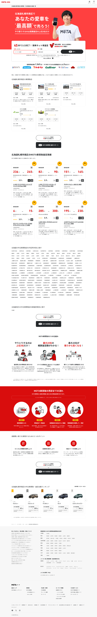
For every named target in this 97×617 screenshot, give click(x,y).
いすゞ (53, 562)
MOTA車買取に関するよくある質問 (47, 575)
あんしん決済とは (47, 58)
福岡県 (47, 553)
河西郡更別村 (14, 292)
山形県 (64, 536)
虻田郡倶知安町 (47, 265)
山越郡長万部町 (53, 260)
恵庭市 (17, 258)
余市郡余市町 (37, 268)
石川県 (64, 540)
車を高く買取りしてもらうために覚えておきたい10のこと (22, 535)
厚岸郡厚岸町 (30, 295)
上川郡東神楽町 (30, 273)
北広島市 (28, 258)
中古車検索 (43, 590)
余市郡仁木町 (30, 268)
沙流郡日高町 (39, 287)
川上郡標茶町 (45, 295)
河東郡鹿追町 (48, 290)
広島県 (51, 548)
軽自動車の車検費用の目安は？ (17, 563)
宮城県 (60, 536)
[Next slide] (85, 500)
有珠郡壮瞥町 (61, 285)
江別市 (17, 255)
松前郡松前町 (61, 258)
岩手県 (51, 536)
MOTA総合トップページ (16, 590)
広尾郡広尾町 (30, 292)
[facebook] (12, 610)
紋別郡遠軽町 (71, 282)
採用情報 (23, 605)
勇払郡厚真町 (77, 285)
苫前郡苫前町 (47, 277)
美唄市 (79, 253)
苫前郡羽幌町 (55, 277)
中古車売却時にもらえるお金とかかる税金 (19, 556)
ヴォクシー (15, 503)
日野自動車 (58, 562)
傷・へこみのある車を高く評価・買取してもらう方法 (21, 551)
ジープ (54, 568)
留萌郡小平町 (39, 277)
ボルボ (62, 568)
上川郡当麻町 (38, 273)
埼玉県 (61, 538)
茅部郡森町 (38, 260)
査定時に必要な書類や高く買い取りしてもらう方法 (21, 533)
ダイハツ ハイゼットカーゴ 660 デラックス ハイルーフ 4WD (22, 224)
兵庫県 (51, 545)
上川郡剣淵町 (58, 275)
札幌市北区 (21, 251)
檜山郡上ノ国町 (70, 260)
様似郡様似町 (70, 287)
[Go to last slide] (11, 500)
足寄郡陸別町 (76, 292)
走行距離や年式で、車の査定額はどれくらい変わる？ (21, 542)
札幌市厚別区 (64, 251)
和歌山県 (69, 545)
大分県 (64, 553)
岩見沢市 (53, 253)
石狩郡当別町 (45, 258)
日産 (56, 561)
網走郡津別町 (14, 282)
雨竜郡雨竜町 (72, 270)
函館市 (13, 253)
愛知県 (47, 543)
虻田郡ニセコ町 (78, 263)
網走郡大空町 (46, 285)
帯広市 (37, 253)
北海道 (13, 310)
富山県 (60, 540)
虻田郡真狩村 (14, 265)
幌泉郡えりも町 (78, 287)
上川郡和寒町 (51, 275)
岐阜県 (56, 543)
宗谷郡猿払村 (14, 280)
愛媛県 (47, 550)
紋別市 (27, 255)
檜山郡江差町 (61, 260)
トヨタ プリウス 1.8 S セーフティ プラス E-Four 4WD (47, 185)
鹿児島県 (73, 553)
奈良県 (64, 545)
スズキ (75, 561)
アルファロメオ (73, 568)
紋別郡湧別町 (79, 282)
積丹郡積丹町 (14, 268)
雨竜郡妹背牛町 (55, 270)
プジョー (66, 568)
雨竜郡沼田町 (14, 273)
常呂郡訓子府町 (46, 282)
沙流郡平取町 (47, 287)
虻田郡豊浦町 (54, 285)
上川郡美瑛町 (77, 273)
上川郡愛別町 (54, 273)
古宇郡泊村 (70, 265)
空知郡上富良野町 (15, 275)
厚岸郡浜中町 (37, 295)
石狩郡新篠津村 (53, 258)
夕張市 (47, 253)
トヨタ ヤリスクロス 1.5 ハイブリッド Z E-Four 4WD (22, 185)
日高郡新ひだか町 (15, 290)
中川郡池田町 (45, 292)
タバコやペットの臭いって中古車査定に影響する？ (21, 547)
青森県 (47, 536)
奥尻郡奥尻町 (22, 263)
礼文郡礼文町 (55, 280)
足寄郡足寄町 (68, 292)
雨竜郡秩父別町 (64, 270)
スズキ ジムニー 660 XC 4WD (72, 184)
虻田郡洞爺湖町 (15, 287)
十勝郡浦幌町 (14, 295)
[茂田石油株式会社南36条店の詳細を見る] (23, 94)
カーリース (43, 594)
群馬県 (65, 538)
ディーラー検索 (44, 592)
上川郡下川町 (66, 275)
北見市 (42, 253)
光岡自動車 (48, 562)
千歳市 (52, 255)
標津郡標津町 (23, 297)
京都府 (56, 545)
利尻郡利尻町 (62, 280)
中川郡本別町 (60, 292)
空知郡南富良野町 (34, 275)
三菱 (72, 561)
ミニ (58, 568)
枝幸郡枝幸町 (39, 280)
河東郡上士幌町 (40, 290)
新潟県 (56, 540)
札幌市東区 (28, 251)
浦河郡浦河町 (62, 287)
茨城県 (73, 538)
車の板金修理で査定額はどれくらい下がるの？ (20, 552)
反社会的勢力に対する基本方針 (64, 605)
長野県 (51, 540)
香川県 (51, 550)
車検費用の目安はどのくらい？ (17, 561)
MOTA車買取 (19, 524)
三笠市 (42, 255)
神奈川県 (52, 538)
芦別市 (13, 255)
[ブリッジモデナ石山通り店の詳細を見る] (73, 94)
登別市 (13, 258)
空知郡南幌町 (54, 268)
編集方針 (81, 605)
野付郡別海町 (77, 295)
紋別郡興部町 (22, 285)
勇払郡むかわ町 (31, 287)
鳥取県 (56, 548)
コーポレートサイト (15, 605)
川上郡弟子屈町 (53, 295)
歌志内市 (68, 255)
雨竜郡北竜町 (80, 270)
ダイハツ (80, 561)
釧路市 (32, 253)
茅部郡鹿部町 (30, 260)
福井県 (68, 540)
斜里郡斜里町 (22, 282)
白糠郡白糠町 (69, 295)
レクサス (52, 561)
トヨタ (47, 561)
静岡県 (51, 543)
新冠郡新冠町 (55, 287)
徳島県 (60, 550)
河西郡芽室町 (71, 290)
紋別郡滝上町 (14, 285)
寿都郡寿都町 (54, 263)
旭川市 (22, 253)
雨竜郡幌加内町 (46, 297)
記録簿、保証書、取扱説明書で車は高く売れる (20, 536)
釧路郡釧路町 (22, 295)
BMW (67, 566)
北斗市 (38, 258)
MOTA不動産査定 (74, 590)
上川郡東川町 (69, 273)
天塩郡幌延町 (38, 297)
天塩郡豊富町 (47, 280)
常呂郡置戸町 (55, 282)
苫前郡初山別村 (63, 277)
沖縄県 (47, 555)
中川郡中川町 (24, 277)
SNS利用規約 (42, 605)
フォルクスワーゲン (60, 566)
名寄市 (37, 255)
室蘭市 (27, 253)
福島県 (68, 536)
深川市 (73, 255)
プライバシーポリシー (52, 605)
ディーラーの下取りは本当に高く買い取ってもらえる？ (21, 540)
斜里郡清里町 (30, 282)
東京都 (47, 538)
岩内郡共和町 (55, 265)
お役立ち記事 (58, 598)
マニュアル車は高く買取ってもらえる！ (19, 544)
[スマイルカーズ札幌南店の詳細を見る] (48, 119)
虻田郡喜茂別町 (31, 265)
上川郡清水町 (63, 290)
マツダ (64, 561)
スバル (68, 561)
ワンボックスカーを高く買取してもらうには (19, 554)
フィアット (79, 568)
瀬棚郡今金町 (30, 263)
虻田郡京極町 (39, 265)
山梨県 (47, 540)
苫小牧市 (69, 253)
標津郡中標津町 (15, 297)
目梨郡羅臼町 (30, 297)
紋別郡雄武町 (38, 285)
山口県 (64, 548)
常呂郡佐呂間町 (63, 282)
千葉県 (56, 538)
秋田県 (56, 536)
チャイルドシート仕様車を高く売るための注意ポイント (21, 545)
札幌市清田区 (80, 251)
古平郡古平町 (22, 268)
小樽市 (17, 253)
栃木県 (69, 538)
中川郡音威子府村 (15, 277)
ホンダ (60, 561)
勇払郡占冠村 (43, 275)
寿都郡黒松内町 (62, 263)
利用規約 (36, 605)
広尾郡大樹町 (22, 292)
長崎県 (56, 553)
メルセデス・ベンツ (50, 566)
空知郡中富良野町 (25, 275)
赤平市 (22, 255)
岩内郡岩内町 (63, 265)
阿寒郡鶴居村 (61, 295)
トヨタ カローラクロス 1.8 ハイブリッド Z (48, 222)
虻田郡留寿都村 (22, 265)
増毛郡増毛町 (31, 277)
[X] (16, 610)
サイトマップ (14, 607)
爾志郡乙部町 (14, 263)
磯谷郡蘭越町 (70, 263)
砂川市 (62, 255)
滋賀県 (60, 545)
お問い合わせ (30, 605)
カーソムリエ (73, 594)
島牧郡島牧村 (46, 263)
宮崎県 (68, 553)
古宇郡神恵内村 (78, 265)
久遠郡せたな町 (38, 263)
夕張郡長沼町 (14, 270)
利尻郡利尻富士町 (71, 280)
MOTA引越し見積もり (75, 592)
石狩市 (33, 258)
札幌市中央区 (14, 251)
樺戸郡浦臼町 (37, 270)
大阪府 (47, 545)
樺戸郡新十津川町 (46, 270)
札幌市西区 (57, 251)
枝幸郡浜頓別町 (22, 280)
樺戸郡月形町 (30, 270)
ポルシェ (76, 566)
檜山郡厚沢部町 (78, 260)
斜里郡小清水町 (38, 282)
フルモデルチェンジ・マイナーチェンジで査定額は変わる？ (22, 549)
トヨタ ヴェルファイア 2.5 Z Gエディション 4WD (73, 222)
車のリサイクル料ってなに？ (17, 558)
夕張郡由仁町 (79, 268)
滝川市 (57, 255)
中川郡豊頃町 (53, 292)
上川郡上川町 (61, 273)
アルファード (31, 503)
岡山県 (47, 548)
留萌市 (63, 253)
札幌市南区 (50, 251)
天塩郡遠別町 (71, 277)
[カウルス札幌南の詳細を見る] (23, 119)
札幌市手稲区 (72, 251)
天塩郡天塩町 (79, 277)
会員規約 (75, 605)
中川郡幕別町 (37, 292)
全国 (23, 524)
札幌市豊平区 (43, 251)
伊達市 (22, 258)
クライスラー (49, 568)
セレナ (59, 503)
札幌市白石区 (35, 251)
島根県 (60, 548)
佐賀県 (51, 553)
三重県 (60, 543)
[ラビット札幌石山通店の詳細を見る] (48, 94)
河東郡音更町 (24, 290)
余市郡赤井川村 (45, 268)
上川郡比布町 (46, 273)
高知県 (56, 550)
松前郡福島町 (69, 258)
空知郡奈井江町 (62, 268)
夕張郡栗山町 (22, 270)
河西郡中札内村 (79, 290)
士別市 (32, 255)
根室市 (47, 255)
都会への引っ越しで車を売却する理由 (18, 560)
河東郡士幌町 (31, 290)
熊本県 (60, 553)
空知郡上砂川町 (70, 268)
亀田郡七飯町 (23, 260)
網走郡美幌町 (80, 280)
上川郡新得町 (55, 290)
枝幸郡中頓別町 (31, 280)
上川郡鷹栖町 (22, 273)
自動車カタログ (59, 590)
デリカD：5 (45, 503)
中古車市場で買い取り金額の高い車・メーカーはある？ (21, 538)
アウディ (71, 566)
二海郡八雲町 (45, 260)
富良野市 (79, 255)
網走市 (58, 253)
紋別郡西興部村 (30, 285)
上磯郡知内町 (77, 258)
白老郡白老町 (69, 285)
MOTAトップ (14, 524)
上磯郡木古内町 (15, 260)
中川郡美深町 (74, 275)
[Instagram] (20, 610)
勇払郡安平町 (23, 287)
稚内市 (74, 253)
